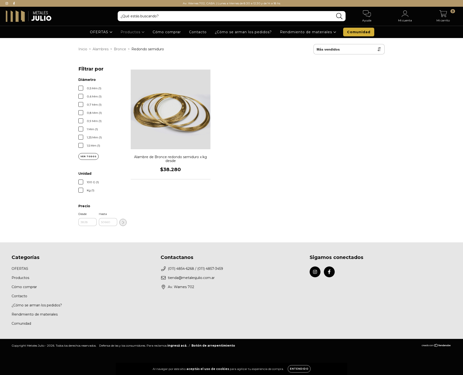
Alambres (101, 49)
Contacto (198, 32)
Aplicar (123, 222)
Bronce (120, 49)
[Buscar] (339, 16)
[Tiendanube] (436, 346)
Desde (82, 214)
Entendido (299, 368)
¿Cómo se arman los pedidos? (243, 32)
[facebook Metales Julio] (14, 3)
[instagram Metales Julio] (7, 3)
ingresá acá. (177, 345)
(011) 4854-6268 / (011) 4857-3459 (195, 268)
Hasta (103, 214)
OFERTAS (99, 32)
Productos (131, 32)
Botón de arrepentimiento (213, 345)
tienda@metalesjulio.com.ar (191, 278)
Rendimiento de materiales (306, 32)
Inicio (82, 49)
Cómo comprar (167, 32)
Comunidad (358, 32)
